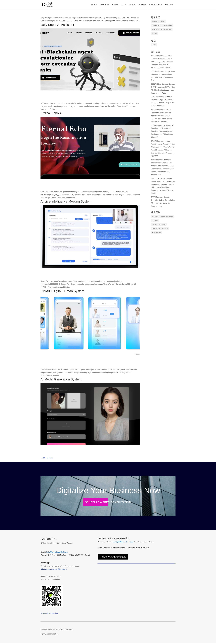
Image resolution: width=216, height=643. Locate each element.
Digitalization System (159, 224)
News (163, 21)
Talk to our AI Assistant (113, 556)
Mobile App (156, 228)
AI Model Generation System (60, 379)
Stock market (156, 25)
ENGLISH (169, 5)
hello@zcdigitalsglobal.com (57, 552)
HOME (94, 5)
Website (165, 228)
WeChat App (156, 232)
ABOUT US (104, 5)
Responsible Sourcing (49, 613)
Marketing (155, 21)
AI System (155, 216)
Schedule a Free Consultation (108, 502)
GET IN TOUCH (155, 5)
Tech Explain (167, 25)
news (154, 44)
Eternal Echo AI (51, 113)
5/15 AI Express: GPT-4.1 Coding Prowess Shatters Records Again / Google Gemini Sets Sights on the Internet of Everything (161, 115)
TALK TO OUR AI (128, 5)
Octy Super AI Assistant (57, 25)
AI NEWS (142, 5)
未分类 (154, 33)
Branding (155, 220)
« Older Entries (46, 458)
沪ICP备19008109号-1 (49, 634)
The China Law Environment (162, 29)
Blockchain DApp (167, 216)
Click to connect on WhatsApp (53, 569)
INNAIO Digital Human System (62, 291)
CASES (115, 5)
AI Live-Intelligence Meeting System (65, 201)
